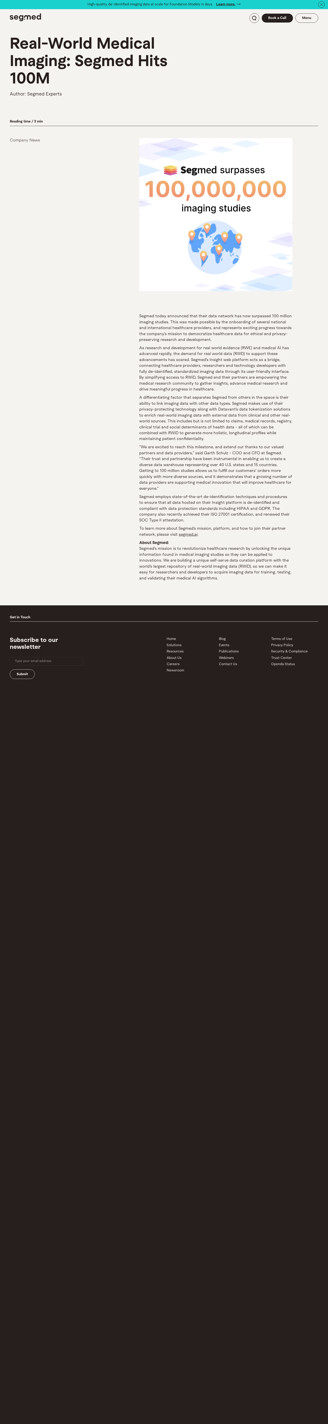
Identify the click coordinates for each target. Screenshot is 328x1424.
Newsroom (175, 670)
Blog (222, 639)
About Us (174, 658)
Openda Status (283, 664)
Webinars (226, 658)
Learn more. (225, 4)
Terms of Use (281, 639)
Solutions (174, 645)
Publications (229, 651)
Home (171, 639)
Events (224, 645)
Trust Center (281, 658)
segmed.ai (188, 535)
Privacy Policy (282, 645)
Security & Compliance (289, 651)
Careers (173, 664)
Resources (175, 651)
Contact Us (228, 664)
